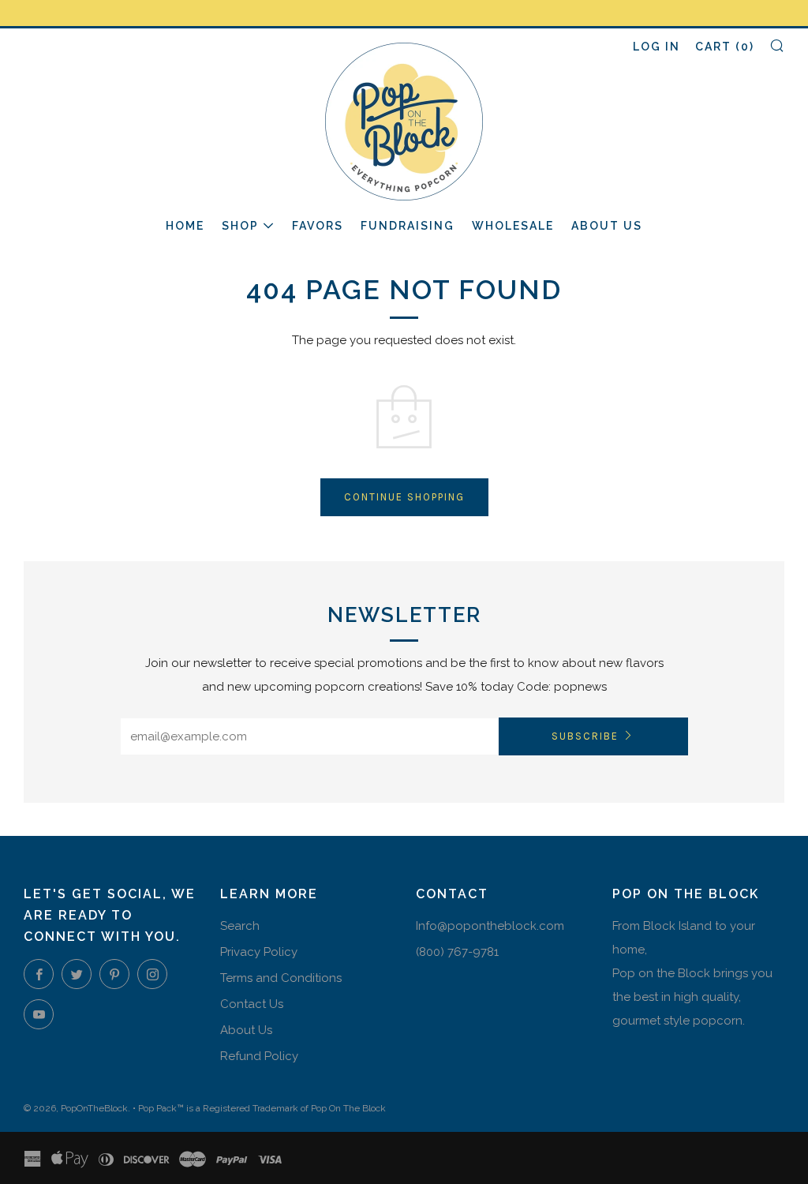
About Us (606, 225)
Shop (240, 225)
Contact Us (251, 1004)
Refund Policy (259, 1056)
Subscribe (585, 736)
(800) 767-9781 (457, 952)
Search (240, 926)
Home (185, 225)
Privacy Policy (258, 952)
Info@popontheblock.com (490, 926)
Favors (317, 225)
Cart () (724, 46)
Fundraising (407, 225)
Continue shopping (404, 497)
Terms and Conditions (281, 978)
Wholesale (513, 225)
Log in (656, 46)
